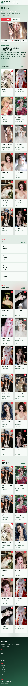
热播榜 (2, 656)
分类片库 (3, 653)
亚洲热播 (3, 665)
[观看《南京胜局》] (14, 30)
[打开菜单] (17, 2)
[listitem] (6, 40)
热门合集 (3, 670)
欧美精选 (3, 667)
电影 (2, 674)
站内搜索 (3, 658)
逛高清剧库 (16, 19)
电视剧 (2, 676)
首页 (2, 651)
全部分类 (23, 242)
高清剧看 (5, 641)
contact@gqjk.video (6, 681)
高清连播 (3, 672)
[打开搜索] (13, 2)
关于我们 (3, 660)
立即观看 (7, 19)
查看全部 (23, 67)
